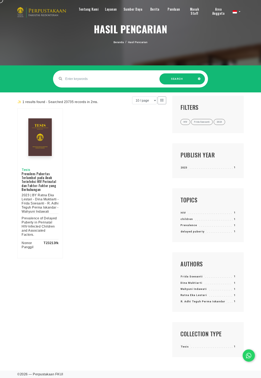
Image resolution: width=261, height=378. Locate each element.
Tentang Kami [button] (88, 9)
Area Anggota (218, 11)
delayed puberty (193, 231)
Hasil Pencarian (138, 42)
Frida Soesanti (192, 276)
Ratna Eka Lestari (193, 295)
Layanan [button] (111, 9)
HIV (183, 212)
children (186, 219)
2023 (184, 167)
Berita (154, 9)
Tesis (185, 346)
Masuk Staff (194, 11)
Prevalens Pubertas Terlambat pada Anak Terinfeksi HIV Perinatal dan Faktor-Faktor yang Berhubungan (39, 181)
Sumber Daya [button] (133, 9)
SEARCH (177, 78)
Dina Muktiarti (191, 282)
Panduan (174, 9)
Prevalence (188, 225)
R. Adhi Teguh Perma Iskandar (203, 301)
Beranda (119, 42)
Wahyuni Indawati (193, 289)
